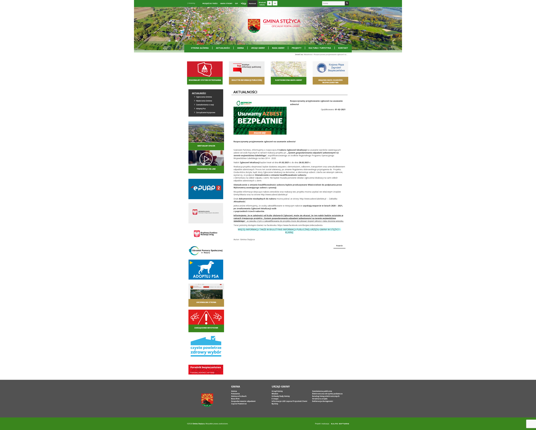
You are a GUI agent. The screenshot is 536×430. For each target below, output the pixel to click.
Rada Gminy (278, 48)
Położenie (235, 393)
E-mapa (275, 399)
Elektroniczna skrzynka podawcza (327, 393)
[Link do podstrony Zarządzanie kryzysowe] (206, 319)
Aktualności (223, 48)
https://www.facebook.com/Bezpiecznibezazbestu (300, 225)
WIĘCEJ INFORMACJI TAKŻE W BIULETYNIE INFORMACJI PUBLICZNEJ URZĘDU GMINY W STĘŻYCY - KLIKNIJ (289, 231)
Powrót (339, 245)
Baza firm (235, 399)
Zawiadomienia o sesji (205, 104)
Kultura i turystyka (320, 48)
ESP (236, 3)
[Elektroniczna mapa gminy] (288, 72)
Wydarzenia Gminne (204, 101)
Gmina (240, 48)
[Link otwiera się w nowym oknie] (205, 189)
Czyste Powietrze (239, 404)
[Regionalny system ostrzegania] (205, 72)
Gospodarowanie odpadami (243, 401)
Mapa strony (226, 3)
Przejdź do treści (210, 3)
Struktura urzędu (319, 399)
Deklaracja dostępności (322, 401)
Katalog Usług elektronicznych (325, 396)
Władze (275, 393)
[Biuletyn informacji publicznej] (247, 72)
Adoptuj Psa (201, 108)
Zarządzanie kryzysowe (205, 112)
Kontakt (343, 48)
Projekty (296, 48)
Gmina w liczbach (239, 396)
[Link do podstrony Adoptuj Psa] (205, 270)
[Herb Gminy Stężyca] (207, 400)
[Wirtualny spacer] (206, 131)
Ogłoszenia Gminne (204, 97)
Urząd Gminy (258, 48)
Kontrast (252, 3)
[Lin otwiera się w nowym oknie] (330, 72)
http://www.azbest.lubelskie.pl (274, 194)
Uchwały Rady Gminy (281, 396)
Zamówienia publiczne (322, 391)
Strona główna (200, 48)
